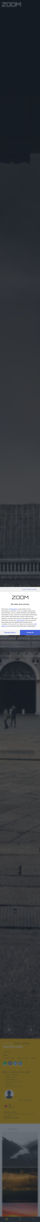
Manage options (10, 632)
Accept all (30, 632)
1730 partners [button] (13, 609)
